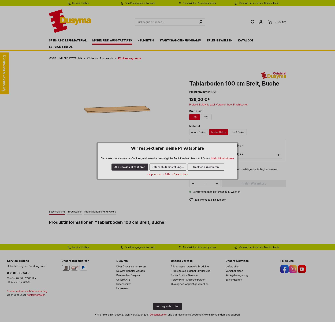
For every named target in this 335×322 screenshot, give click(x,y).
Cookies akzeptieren (206, 166)
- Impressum (154, 174)
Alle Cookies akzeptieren (129, 166)
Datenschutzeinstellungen (168, 166)
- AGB (166, 174)
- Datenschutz (180, 174)
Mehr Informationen (222, 158)
